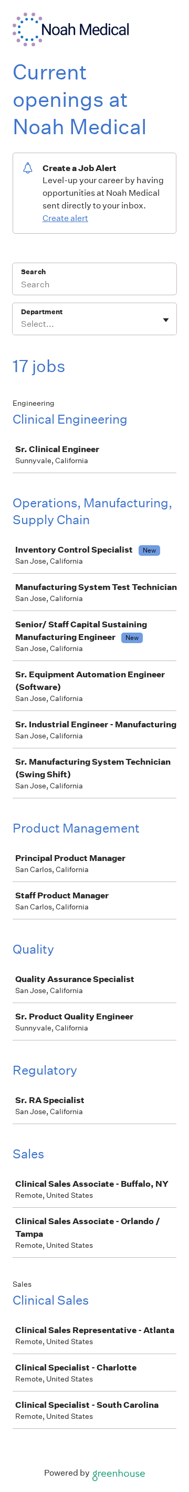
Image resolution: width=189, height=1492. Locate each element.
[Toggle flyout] (166, 320)
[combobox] (22, 324)
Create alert (65, 218)
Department (41, 311)
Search (33, 271)
